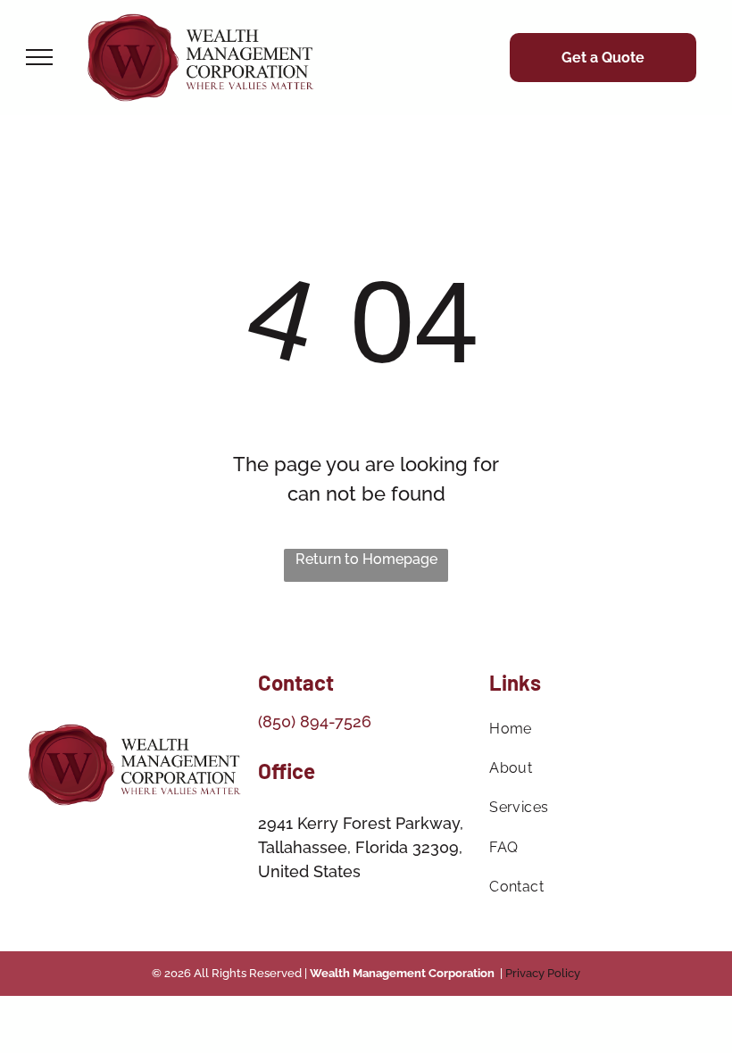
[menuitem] (597, 729)
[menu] (39, 57)
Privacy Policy (542, 973)
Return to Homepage (366, 559)
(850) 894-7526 (314, 721)
